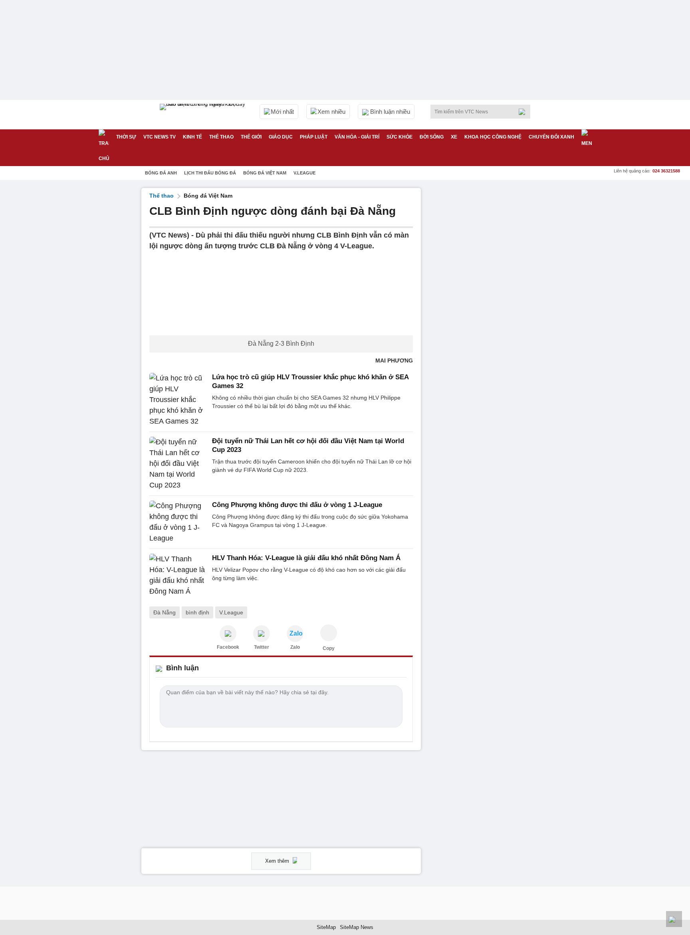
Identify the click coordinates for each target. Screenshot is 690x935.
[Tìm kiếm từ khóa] (524, 112)
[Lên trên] (674, 919)
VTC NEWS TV (159, 137)
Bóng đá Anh (161, 172)
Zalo (295, 647)
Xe (454, 137)
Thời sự (126, 137)
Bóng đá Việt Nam (264, 172)
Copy (329, 648)
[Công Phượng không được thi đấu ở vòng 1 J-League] (178, 522)
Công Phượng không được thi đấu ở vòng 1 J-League (297, 505)
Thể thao (221, 137)
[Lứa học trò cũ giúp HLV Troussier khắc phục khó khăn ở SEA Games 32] (178, 400)
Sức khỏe (399, 137)
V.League (304, 172)
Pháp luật (313, 137)
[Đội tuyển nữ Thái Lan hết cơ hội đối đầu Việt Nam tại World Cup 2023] (178, 464)
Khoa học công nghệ (492, 137)
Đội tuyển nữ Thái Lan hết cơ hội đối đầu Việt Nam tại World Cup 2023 (308, 445)
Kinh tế (192, 137)
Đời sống (432, 137)
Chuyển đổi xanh (551, 137)
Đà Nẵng (164, 612)
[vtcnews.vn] (228, 633)
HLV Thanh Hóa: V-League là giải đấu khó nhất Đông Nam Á (306, 558)
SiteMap (326, 927)
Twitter (261, 647)
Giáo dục (281, 137)
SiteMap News (356, 927)
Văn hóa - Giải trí (357, 137)
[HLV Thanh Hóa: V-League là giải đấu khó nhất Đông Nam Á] (178, 575)
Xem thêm (278, 861)
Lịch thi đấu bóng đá (210, 172)
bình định (197, 612)
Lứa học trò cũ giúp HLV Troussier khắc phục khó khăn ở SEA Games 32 (310, 381)
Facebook (228, 647)
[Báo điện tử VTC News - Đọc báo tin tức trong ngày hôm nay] (204, 114)
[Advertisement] (489, 308)
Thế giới (251, 137)
